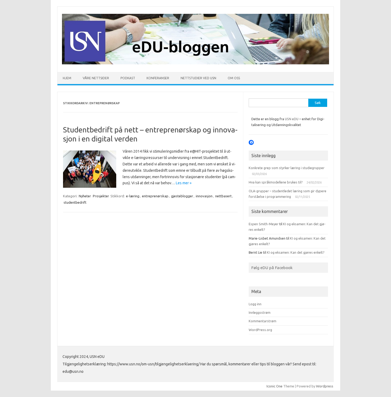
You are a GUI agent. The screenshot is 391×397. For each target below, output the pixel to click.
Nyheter (85, 196)
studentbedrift (75, 202)
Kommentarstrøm (262, 321)
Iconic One (274, 386)
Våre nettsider (96, 78)
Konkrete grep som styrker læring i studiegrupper (287, 168)
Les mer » (184, 183)
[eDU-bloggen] (195, 63)
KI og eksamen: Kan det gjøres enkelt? (296, 252)
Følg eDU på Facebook (272, 267)
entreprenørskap (155, 196)
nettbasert (223, 196)
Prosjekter (101, 196)
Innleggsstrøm (260, 312)
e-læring (132, 196)
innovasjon (204, 196)
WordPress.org (260, 330)
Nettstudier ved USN (198, 78)
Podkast (127, 78)
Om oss (234, 78)
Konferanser (158, 78)
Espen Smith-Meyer (263, 224)
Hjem (67, 78)
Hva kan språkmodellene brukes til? (276, 182)
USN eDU (291, 119)
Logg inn (255, 304)
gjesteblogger (182, 196)
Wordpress (324, 386)
